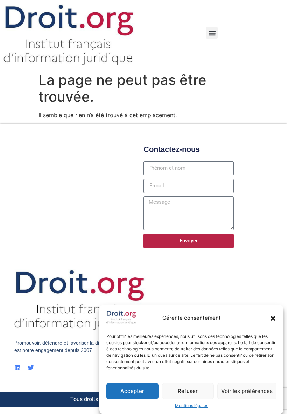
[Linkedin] (17, 368)
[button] (273, 318)
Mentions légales (191, 405)
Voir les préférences (247, 391)
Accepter (132, 391)
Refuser (188, 391)
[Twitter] (31, 368)
